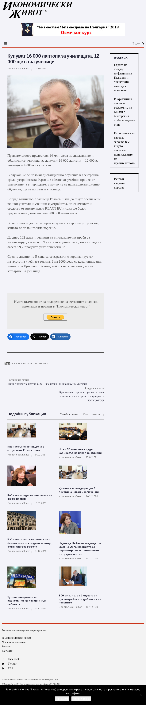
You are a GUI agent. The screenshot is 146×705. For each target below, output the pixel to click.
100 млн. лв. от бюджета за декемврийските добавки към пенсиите (80, 599)
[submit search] (143, 43)
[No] (141, 695)
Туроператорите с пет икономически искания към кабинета (26, 601)
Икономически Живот (18, 68)
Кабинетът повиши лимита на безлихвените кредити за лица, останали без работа (29, 543)
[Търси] (96, 44)
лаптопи (14, 363)
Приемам (62, 698)
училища (43, 363)
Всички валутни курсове (119, 183)
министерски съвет (29, 363)
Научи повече (81, 698)
